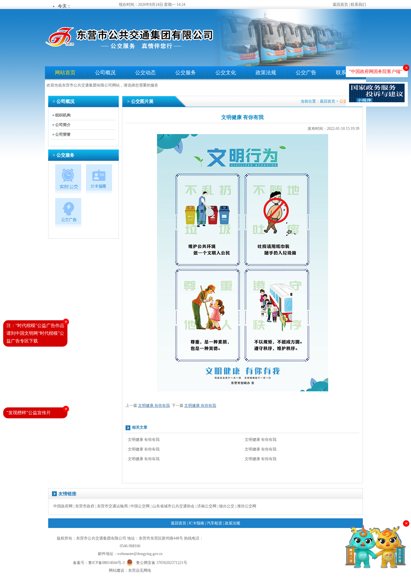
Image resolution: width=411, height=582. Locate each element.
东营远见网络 (139, 570)
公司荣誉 (63, 134)
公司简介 (63, 125)
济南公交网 (206, 506)
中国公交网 (140, 506)
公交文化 (225, 72)
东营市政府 (84, 506)
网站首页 (65, 72)
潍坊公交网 (246, 506)
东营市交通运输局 (112, 506)
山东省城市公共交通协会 (173, 506)
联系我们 (358, 4)
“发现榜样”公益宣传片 (28, 412)
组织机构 (63, 115)
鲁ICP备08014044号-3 (106, 562)
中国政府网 (63, 506)
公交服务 (185, 72)
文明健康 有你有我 (154, 405)
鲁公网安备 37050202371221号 (161, 562)
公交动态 (145, 72)
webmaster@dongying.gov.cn (139, 553)
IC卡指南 (196, 523)
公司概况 (105, 72)
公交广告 (306, 72)
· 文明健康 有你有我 (143, 439)
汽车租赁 (214, 523)
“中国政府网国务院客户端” (375, 71)
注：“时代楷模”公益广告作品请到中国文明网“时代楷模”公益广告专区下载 (35, 333)
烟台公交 (226, 506)
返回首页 (340, 4)
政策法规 (266, 72)
